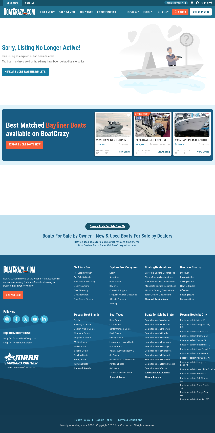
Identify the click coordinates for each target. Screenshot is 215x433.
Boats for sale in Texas (156, 368)
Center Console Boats (120, 329)
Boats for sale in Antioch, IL (193, 373)
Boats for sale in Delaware (157, 329)
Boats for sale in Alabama (157, 320)
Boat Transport (81, 294)
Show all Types (117, 377)
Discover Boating (106, 11)
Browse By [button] (132, 11)
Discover (184, 273)
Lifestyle (184, 290)
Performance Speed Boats (122, 359)
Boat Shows (115, 281)
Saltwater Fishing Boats (121, 372)
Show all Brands (82, 368)
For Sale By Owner (83, 273)
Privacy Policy (81, 420)
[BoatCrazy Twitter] (25, 319)
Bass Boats (115, 320)
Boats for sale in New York (157, 359)
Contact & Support (118, 290)
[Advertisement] (120, 189)
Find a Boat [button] (46, 11)
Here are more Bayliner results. (25, 71)
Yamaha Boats (81, 364)
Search (181, 11)
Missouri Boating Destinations (159, 290)
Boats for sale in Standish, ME (194, 399)
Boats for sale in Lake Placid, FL (195, 349)
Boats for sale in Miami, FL (193, 320)
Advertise (114, 277)
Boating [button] (146, 11)
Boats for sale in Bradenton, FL (195, 344)
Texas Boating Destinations (158, 294)
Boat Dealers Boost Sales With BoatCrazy (100, 245)
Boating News (187, 294)
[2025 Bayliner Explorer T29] (152, 125)
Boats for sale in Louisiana (158, 342)
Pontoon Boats (117, 364)
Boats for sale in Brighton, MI (194, 336)
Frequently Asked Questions (123, 294)
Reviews (114, 286)
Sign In (205, 2)
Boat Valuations (81, 286)
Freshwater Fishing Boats (122, 342)
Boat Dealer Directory (84, 299)
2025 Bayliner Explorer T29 (155, 140)
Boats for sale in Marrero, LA (194, 331)
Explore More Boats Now (24, 144)
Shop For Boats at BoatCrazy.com (19, 338)
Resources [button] (162, 11)
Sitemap (114, 303)
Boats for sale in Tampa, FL (193, 340)
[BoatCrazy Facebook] (16, 319)
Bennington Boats (82, 324)
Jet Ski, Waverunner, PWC (122, 350)
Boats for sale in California (157, 324)
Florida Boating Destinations (159, 277)
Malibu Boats (80, 342)
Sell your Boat (13, 294)
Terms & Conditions (130, 420)
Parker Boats (80, 346)
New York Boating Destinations (160, 281)
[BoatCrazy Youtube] (35, 319)
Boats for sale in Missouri (157, 355)
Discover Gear (187, 299)
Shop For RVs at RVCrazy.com (17, 342)
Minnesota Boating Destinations (160, 286)
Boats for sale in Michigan (157, 346)
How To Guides (187, 286)
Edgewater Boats (82, 337)
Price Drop (142, 114)
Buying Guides (187, 277)
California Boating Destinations (160, 273)
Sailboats (114, 368)
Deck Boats (115, 333)
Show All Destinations (156, 299)
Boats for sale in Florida (156, 333)
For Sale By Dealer (83, 277)
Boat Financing (81, 290)
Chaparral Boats (82, 333)
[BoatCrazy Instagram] (7, 319)
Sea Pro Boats (81, 350)
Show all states (153, 377)
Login (112, 273)
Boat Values (86, 11)
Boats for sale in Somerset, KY (194, 353)
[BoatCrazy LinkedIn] (44, 319)
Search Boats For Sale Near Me (107, 226)
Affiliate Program (118, 299)
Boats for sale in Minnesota (158, 350)
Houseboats (116, 346)
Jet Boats (114, 355)
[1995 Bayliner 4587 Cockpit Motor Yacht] (192, 125)
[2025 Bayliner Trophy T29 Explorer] (113, 125)
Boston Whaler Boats (84, 329)
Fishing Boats (116, 337)
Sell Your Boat (67, 11)
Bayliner (78, 320)
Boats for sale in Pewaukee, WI (195, 358)
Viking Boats (80, 359)
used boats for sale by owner (99, 242)
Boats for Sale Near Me (157, 372)
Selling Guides (187, 281)
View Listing (125, 152)
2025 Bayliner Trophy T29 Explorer (120, 140)
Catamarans (115, 324)
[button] (192, 3)
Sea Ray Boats (81, 355)
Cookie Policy (103, 420)
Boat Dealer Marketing (176, 3)
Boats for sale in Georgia (157, 337)
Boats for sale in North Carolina (160, 364)
